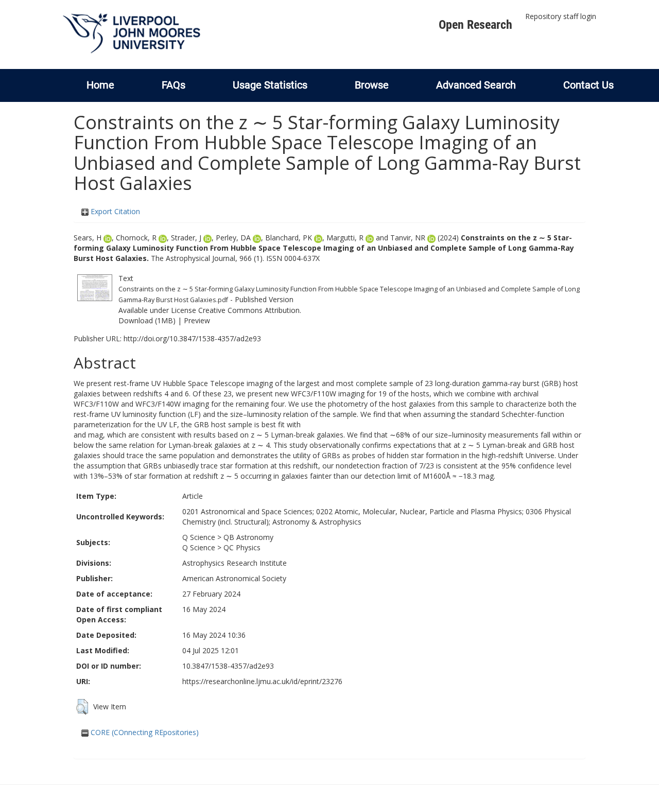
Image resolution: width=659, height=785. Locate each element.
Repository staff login (560, 16)
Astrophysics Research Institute (234, 563)
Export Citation (114, 211)
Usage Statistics (270, 85)
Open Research (475, 25)
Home (100, 85)
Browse (372, 85)
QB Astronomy (248, 537)
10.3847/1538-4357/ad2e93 (228, 666)
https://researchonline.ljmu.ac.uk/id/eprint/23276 (262, 681)
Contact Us (588, 85)
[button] (82, 706)
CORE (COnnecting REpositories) (144, 732)
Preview (197, 320)
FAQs (173, 85)
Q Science (198, 537)
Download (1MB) (147, 320)
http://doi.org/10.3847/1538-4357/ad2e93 (192, 338)
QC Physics (242, 547)
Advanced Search (476, 85)
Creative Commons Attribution (249, 310)
